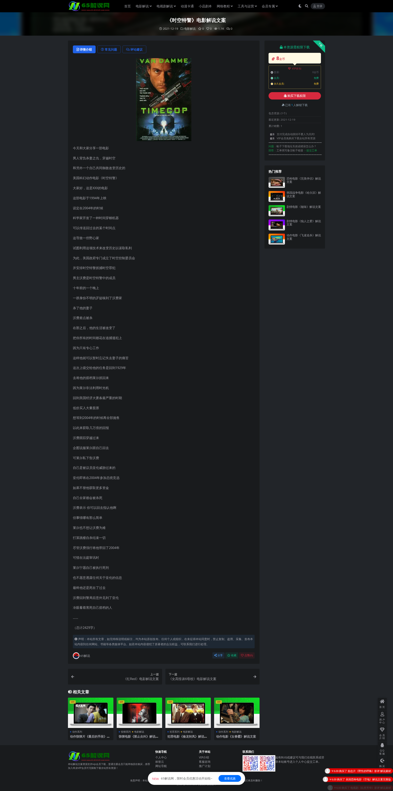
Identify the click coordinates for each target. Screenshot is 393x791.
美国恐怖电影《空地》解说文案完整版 (368, 768)
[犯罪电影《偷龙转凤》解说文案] (188, 713)
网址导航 (161, 766)
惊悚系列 (126, 731)
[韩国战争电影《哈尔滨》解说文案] (277, 196)
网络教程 (223, 6)
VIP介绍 (204, 757)
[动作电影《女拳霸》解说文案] (237, 713)
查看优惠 (230, 778)
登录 (319, 6)
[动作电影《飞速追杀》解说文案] (277, 239)
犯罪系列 (175, 731)
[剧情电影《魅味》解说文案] (277, 210)
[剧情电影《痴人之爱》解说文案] (277, 225)
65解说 (85, 656)
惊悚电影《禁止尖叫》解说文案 (139, 738)
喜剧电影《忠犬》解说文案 (375, 785)
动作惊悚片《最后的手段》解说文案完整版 (90, 738)
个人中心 (161, 757)
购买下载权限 (296, 95)
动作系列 (77, 731)
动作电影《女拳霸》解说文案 (236, 736)
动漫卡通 (187, 6)
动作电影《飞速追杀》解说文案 (304, 237)
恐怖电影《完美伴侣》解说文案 (304, 180)
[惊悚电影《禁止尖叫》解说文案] (139, 713)
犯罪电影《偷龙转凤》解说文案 (187, 738)
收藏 (233, 655)
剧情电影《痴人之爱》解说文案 (304, 222)
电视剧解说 (165, 6)
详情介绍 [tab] (86, 49)
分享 (220, 655)
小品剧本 (205, 6)
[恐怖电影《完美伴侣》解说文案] (277, 182)
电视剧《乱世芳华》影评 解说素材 (370, 777)
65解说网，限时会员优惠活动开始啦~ (182, 778)
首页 (127, 6)
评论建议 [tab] (136, 49)
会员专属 (268, 6)
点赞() (248, 655)
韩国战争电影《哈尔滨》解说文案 (304, 194)
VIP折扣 (297, 68)
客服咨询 (204, 762)
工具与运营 (246, 6)
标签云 (159, 762)
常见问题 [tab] (111, 49)
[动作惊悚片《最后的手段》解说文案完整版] (90, 713)
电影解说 (142, 6)
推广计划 (204, 766)
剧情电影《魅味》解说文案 (304, 207)
